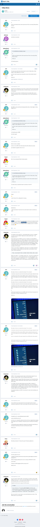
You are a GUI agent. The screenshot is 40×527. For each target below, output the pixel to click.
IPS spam (16, 526)
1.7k (6, 57)
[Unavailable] (24, 354)
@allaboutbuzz (23, 222)
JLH (6, 10)
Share (28, 11)
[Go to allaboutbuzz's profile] (6, 52)
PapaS (6, 157)
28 (6, 29)
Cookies (24, 522)
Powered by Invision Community (20, 524)
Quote (15, 30)
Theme (15, 522)
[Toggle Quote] (12, 51)
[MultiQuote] (12, 31)
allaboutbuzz (6, 48)
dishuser (6, 35)
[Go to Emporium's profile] (6, 90)
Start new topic (24, 15)
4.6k (6, 44)
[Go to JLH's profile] (3, 11)
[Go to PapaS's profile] (6, 160)
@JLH (13, 221)
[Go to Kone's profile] (6, 442)
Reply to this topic (34, 15)
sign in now (25, 506)
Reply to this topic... (10, 510)
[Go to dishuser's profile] (6, 38)
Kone (6, 438)
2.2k (6, 95)
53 (6, 166)
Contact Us (20, 522)
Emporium (6, 86)
